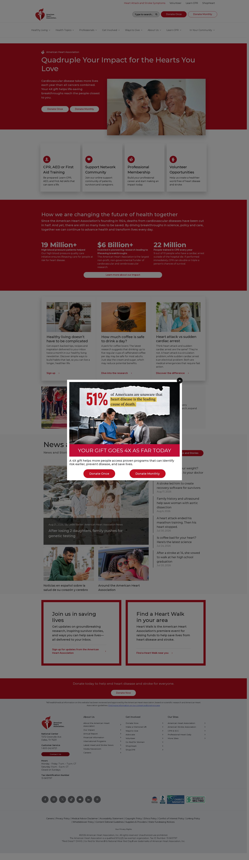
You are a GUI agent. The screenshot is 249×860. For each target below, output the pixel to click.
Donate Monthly (147, 473)
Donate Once (99, 473)
